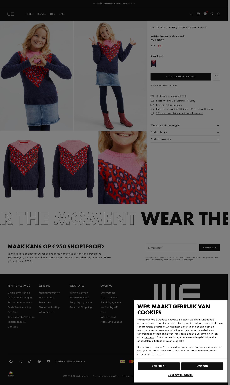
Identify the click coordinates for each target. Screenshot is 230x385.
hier (161, 354)
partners (149, 337)
